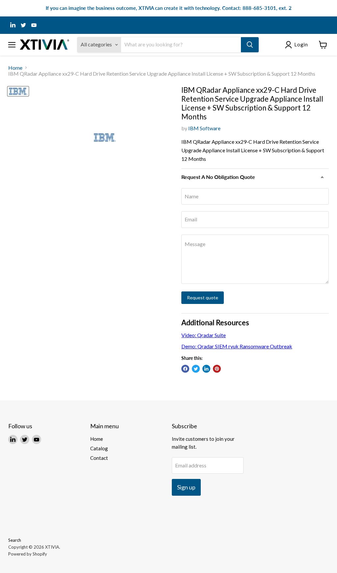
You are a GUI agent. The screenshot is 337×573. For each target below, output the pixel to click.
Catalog (99, 448)
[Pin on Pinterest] (217, 369)
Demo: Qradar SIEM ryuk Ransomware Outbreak (236, 346)
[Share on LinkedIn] (206, 369)
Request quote (202, 297)
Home (15, 68)
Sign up (186, 487)
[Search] (250, 44)
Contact (99, 458)
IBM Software (204, 128)
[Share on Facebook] (185, 369)
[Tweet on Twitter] (196, 369)
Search (14, 540)
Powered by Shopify (27, 554)
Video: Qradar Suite (203, 335)
